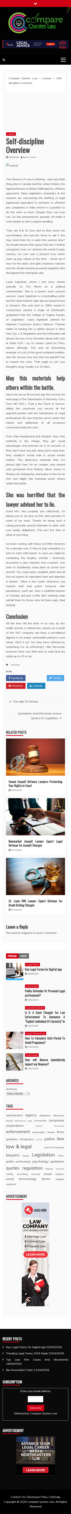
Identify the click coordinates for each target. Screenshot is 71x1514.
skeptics (59, 1174)
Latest (23, 956)
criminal (38, 1126)
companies (56, 1120)
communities (40, 1120)
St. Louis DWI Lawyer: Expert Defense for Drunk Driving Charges (35, 903)
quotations (57, 1161)
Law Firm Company (54, 1147)
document (59, 1126)
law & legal (19, 1146)
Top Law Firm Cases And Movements (37, 1359)
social (10, 1179)
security (35, 1174)
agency (31, 1115)
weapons (11, 1184)
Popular (12, 956)
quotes (12, 1168)
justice (49, 1139)
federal (51, 1132)
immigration (27, 1139)
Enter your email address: (35, 1402)
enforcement (18, 1131)
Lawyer (47, 78)
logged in (27, 932)
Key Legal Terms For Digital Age (43, 969)
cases (29, 1121)
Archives (11, 1089)
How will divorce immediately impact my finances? (45, 1061)
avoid (9, 1120)
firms (60, 1132)
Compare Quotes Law (23, 78)
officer (61, 1155)
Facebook (16, 678)
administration (14, 1115)
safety (9, 1174)
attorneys (58, 1115)
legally (25, 1155)
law (60, 1138)
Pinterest (17, 685)
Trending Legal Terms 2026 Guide (27, 1353)
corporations (14, 1125)
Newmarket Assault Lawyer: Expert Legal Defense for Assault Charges (35, 843)
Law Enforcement (35, 1007)
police (10, 1161)
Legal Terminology (35, 1033)
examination (38, 1132)
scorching (22, 1174)
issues (39, 1139)
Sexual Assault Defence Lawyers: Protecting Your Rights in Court (35, 783)
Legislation (43, 1155)
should (48, 1174)
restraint (60, 1169)
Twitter (57, 678)
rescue (49, 1168)
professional (23, 1161)
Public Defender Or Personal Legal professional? (45, 993)
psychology (40, 1161)
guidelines (12, 1139)
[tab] (12, 956)
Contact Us (18, 1497)
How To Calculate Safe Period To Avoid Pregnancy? (45, 1040)
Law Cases (32, 986)
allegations (45, 1115)
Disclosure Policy (37, 1497)
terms (46, 1179)
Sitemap (55, 1497)
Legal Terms (32, 964)
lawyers (12, 1155)
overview (15, 664)
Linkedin (37, 685)
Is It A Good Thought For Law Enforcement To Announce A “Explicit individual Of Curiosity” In (45, 1016)
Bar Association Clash (19, 1370)
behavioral (20, 1120)
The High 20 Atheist (25, 701)
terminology (28, 1179)
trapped (59, 1179)
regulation (32, 1168)
